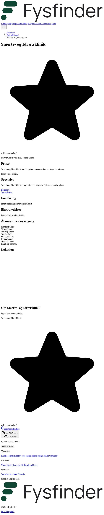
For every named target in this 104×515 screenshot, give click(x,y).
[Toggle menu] (3, 27)
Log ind (52, 23)
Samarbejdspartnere (9, 474)
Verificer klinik (7, 446)
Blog (30, 23)
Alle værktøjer (51, 456)
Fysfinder (10, 33)
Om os (35, 23)
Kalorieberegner (8, 456)
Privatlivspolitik (7, 511)
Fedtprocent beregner (24, 456)
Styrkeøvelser (15, 23)
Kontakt (21, 474)
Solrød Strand (13, 35)
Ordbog (24, 23)
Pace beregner (39, 456)
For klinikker (43, 23)
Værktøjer (5, 23)
